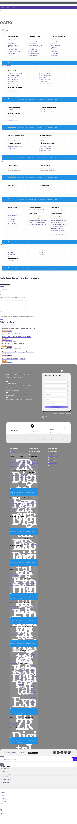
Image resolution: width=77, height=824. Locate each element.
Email (1, 314)
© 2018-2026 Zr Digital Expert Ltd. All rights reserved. (15, 752)
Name (1, 311)
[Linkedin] (7, 22)
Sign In (2, 2)
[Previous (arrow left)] (0, 809)
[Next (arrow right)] (1, 809)
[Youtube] (69, 752)
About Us (14, 2)
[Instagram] (4, 22)
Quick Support (8, 2)
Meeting (14, 7)
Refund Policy (8, 7)
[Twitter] (58, 752)
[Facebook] (1, 22)
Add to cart (2, 286)
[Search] (10, 22)
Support (2, 7)
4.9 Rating (58, 433)
